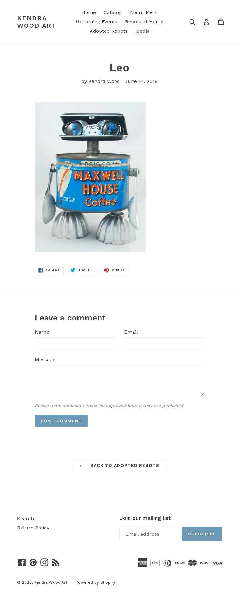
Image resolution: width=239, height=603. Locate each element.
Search (25, 518)
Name (42, 332)
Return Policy (33, 528)
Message (45, 360)
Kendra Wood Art (37, 21)
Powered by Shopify (95, 582)
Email (131, 332)
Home (89, 12)
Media (142, 31)
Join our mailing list (145, 518)
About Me (145, 12)
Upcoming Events (96, 22)
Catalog (113, 12)
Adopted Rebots (109, 31)
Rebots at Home (144, 22)
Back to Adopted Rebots (124, 465)
